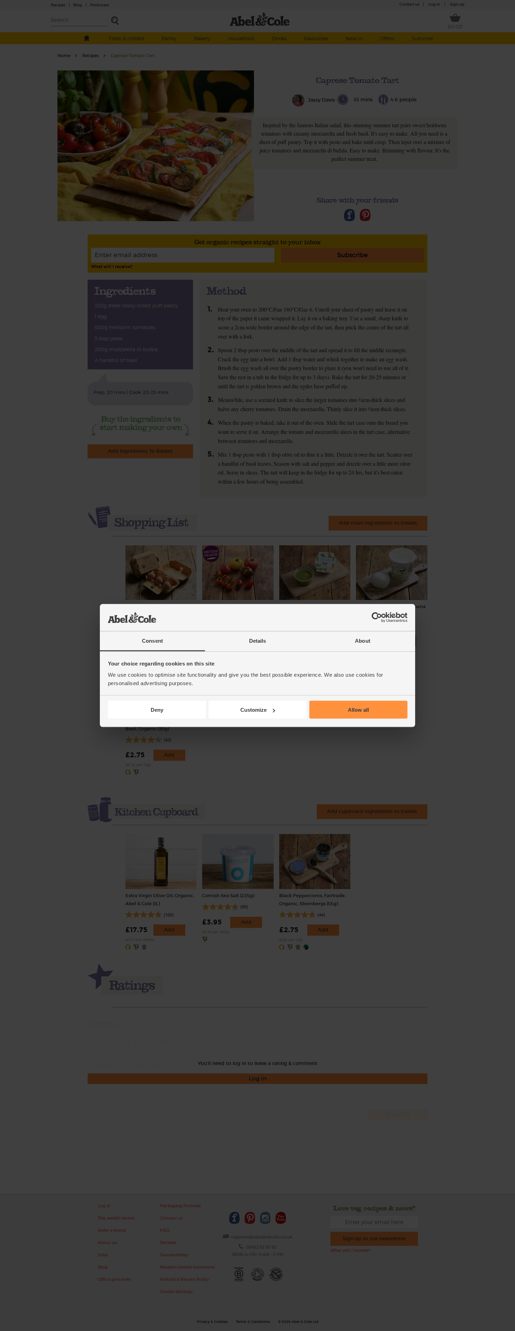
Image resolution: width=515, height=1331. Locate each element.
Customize (253, 710)
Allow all (358, 710)
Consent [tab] (152, 640)
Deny (157, 710)
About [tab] (362, 640)
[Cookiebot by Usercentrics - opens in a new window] (376, 617)
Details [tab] (257, 640)
